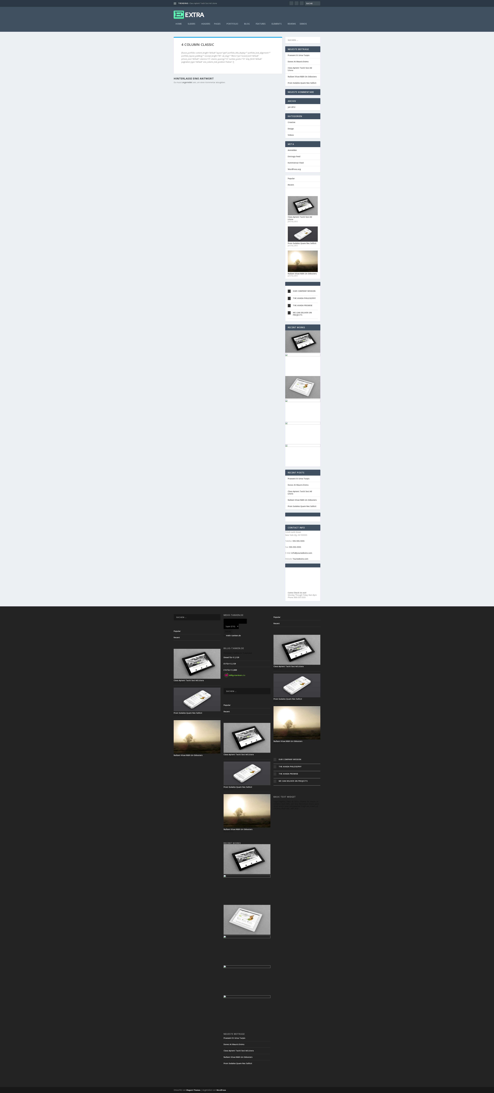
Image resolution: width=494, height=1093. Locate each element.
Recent (291, 185)
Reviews (292, 24)
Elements (277, 24)
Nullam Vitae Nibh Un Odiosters (302, 76)
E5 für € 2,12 (230, 663)
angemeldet (187, 82)
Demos (303, 24)
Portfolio (232, 24)
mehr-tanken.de (233, 635)
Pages (217, 24)
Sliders (191, 24)
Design (291, 128)
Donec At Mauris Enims (298, 61)
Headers (205, 24)
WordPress (221, 1090)
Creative (291, 122)
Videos (291, 135)
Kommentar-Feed (296, 163)
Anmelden (292, 150)
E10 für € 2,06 (230, 670)
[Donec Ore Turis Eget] (302, 352)
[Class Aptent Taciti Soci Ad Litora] (303, 214)
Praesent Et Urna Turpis (298, 55)
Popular (291, 178)
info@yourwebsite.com (301, 553)
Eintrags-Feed (294, 156)
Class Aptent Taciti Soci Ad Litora (203, 3)
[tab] (303, 291)
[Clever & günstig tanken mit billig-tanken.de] (234, 676)
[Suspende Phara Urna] (302, 446)
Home (179, 24)
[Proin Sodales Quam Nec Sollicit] (303, 241)
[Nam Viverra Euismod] (302, 401)
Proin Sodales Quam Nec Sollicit (302, 83)
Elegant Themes (193, 1090)
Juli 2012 (291, 107)
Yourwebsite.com (300, 559)
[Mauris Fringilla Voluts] (302, 355)
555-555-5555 (298, 541)
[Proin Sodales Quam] (302, 398)
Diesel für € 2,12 (231, 657)
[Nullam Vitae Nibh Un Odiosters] (303, 271)
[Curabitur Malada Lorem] (302, 423)
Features (261, 24)
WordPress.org (294, 169)
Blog (247, 24)
